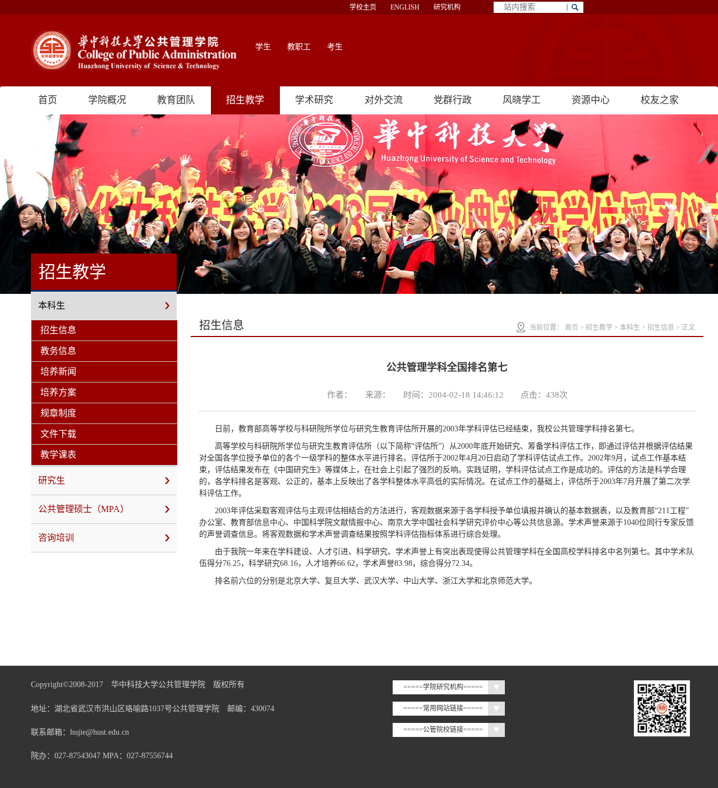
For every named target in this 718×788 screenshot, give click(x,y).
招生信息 (58, 330)
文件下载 (58, 434)
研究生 (51, 480)
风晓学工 (522, 100)
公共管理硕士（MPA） (83, 509)
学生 (263, 47)
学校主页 (362, 7)
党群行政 (453, 100)
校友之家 (660, 100)
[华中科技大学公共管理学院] (134, 50)
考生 (335, 47)
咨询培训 (56, 537)
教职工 (299, 47)
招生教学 (245, 100)
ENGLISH (405, 7)
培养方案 (58, 392)
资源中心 (591, 100)
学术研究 (314, 100)
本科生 (51, 305)
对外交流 (384, 100)
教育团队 (176, 100)
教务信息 (58, 351)
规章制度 (58, 413)
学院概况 (107, 100)
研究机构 (447, 7)
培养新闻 (58, 371)
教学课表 (58, 454)
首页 (47, 100)
